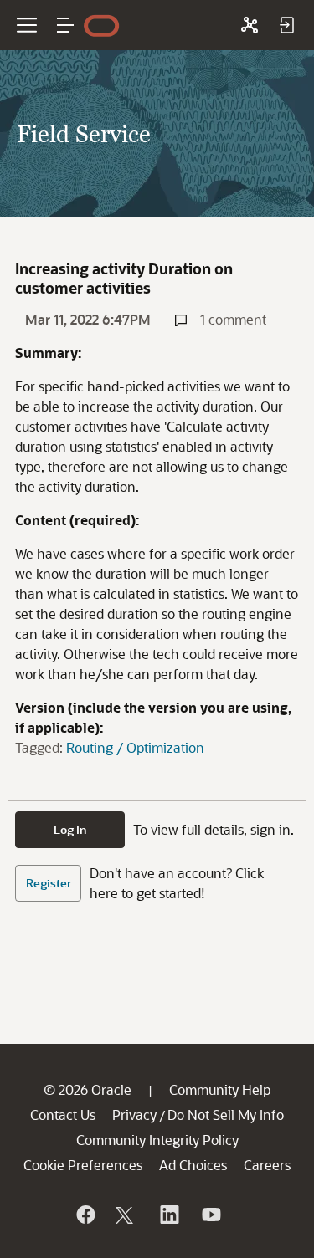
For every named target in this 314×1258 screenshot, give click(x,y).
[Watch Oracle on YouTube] (210, 1214)
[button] (65, 25)
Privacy (134, 1114)
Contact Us (62, 1114)
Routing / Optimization (135, 747)
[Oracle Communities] (249, 25)
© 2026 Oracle (87, 1089)
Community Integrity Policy (157, 1139)
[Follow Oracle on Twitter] (126, 1214)
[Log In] (286, 25)
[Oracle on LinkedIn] (168, 1214)
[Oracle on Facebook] (84, 1214)
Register (48, 883)
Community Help (219, 1089)
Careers (267, 1165)
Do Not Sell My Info (225, 1114)
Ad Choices (193, 1165)
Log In (70, 829)
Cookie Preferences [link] (82, 1165)
